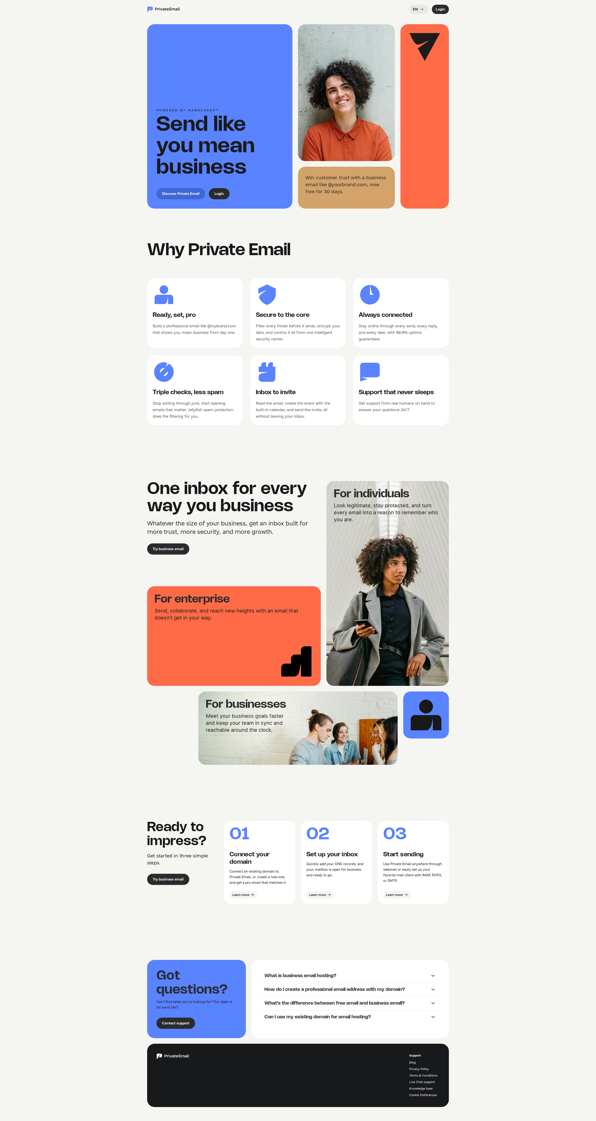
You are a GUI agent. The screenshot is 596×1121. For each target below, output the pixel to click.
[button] (350, 976)
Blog (412, 1062)
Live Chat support (422, 1082)
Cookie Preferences (423, 1095)
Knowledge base (421, 1088)
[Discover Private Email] (163, 9)
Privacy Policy (419, 1069)
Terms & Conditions (423, 1075)
